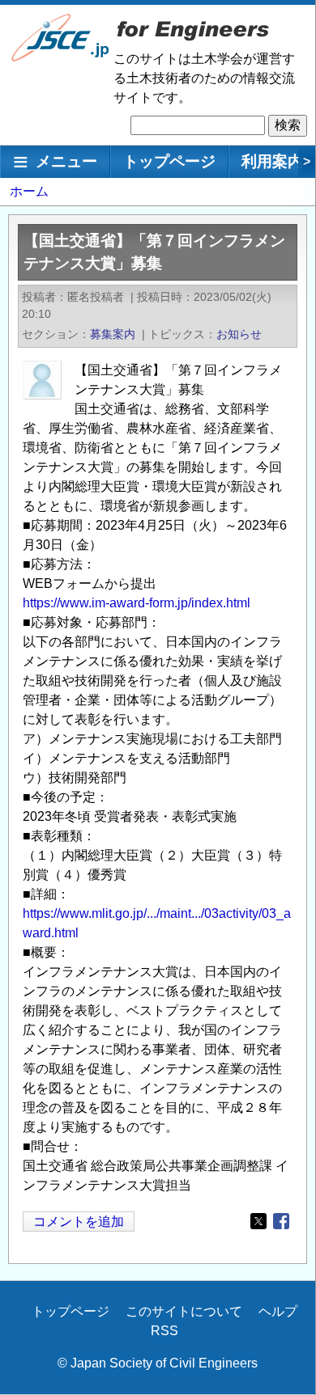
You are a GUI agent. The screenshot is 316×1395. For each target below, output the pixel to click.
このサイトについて (184, 1311)
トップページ (169, 161)
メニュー (66, 161)
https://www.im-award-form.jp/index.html (136, 603)
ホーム (29, 191)
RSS (164, 1331)
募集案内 (112, 334)
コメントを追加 (78, 1221)
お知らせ (239, 334)
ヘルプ (277, 1311)
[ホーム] (60, 58)
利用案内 (272, 161)
